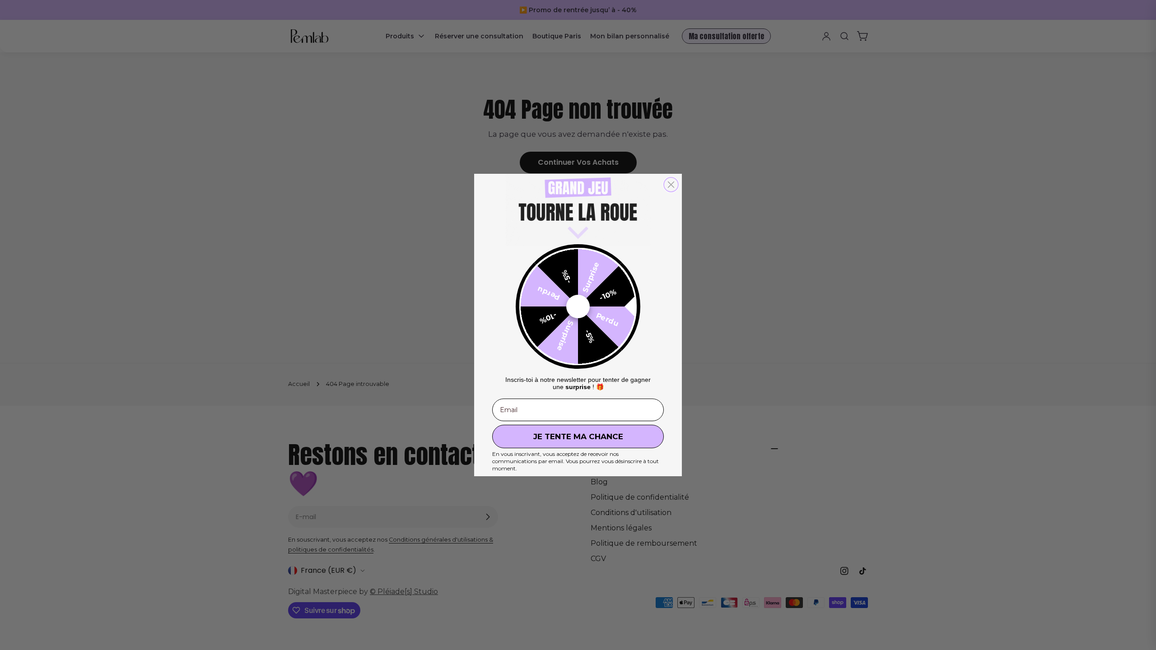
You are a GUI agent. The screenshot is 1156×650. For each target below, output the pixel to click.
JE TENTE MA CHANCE (578, 436)
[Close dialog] (671, 184)
